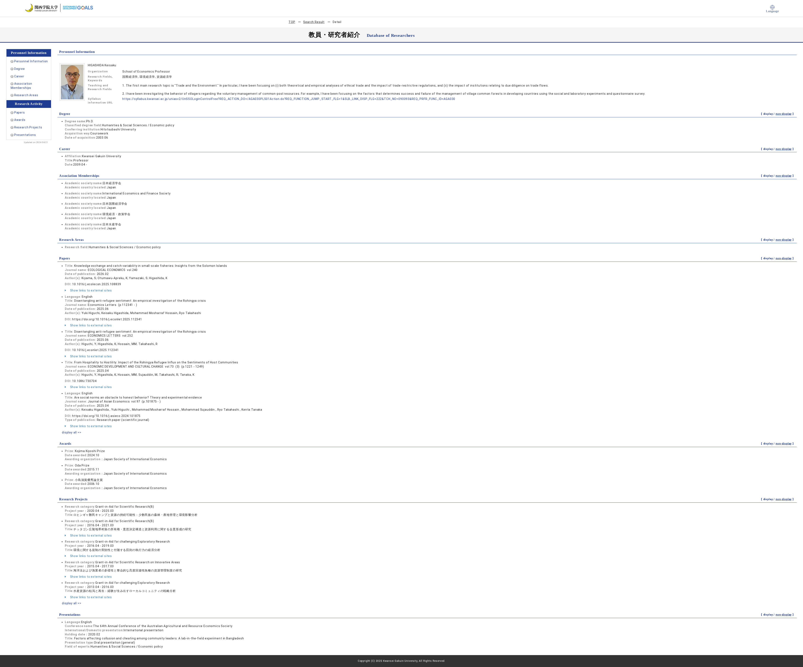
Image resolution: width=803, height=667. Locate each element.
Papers (19, 112)
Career (19, 76)
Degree (19, 68)
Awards (20, 119)
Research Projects (28, 127)
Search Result (314, 22)
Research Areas (26, 95)
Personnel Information (31, 61)
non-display (783, 113)
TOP (292, 22)
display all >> (71, 432)
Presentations (25, 135)
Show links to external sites (90, 290)
